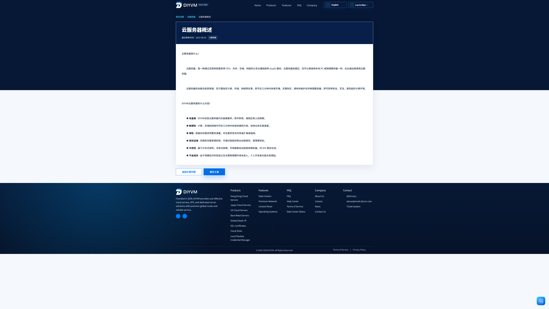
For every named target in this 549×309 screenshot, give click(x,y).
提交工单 (214, 172)
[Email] (184, 216)
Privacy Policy (359, 249)
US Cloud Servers (239, 210)
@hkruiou (351, 196)
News (317, 206)
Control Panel (265, 206)
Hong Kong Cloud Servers (239, 198)
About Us (319, 196)
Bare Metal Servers (239, 215)
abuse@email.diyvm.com (359, 201)
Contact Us (320, 211)
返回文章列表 (189, 172)
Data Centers (265, 196)
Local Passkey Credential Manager (240, 238)
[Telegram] (178, 216)
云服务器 (191, 16)
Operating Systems (268, 211)
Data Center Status (296, 211)
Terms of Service (295, 206)
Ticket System (353, 206)
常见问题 (180, 16)
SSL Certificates (238, 225)
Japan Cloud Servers (240, 205)
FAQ (289, 196)
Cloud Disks (236, 230)
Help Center (293, 201)
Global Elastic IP (238, 220)
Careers (319, 201)
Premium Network (268, 201)
